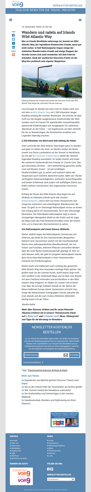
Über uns (14, 443)
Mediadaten (15, 448)
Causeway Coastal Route (47, 155)
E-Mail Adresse (31, 355)
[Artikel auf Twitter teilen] (13, 40)
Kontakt (14, 441)
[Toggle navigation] (80, 20)
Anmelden (74, 355)
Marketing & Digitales (57, 446)
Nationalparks (31, 200)
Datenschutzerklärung (32, 362)
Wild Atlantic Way (41, 112)
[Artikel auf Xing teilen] (13, 44)
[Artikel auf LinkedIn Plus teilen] (13, 48)
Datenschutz (16, 451)
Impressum (15, 446)
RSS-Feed (15, 456)
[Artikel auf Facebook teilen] (13, 36)
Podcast (52, 453)
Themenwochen (55, 451)
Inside (51, 441)
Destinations (53, 443)
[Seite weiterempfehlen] (13, 55)
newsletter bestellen (67, 5)
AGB (13, 453)
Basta (51, 448)
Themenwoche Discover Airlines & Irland (47, 370)
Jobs (51, 456)
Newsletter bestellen (19, 458)
